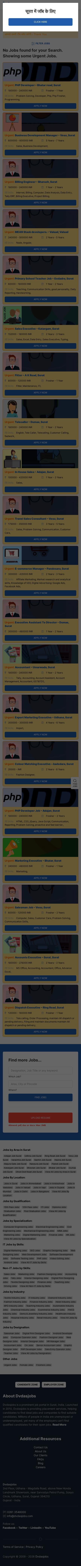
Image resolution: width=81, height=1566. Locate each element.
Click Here (40, 21)
